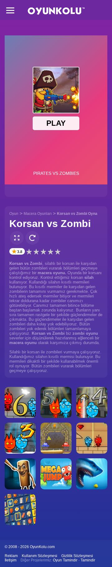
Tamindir (88, 560)
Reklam (11, 556)
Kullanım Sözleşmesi (39, 556)
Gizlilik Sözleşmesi (77, 556)
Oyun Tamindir (65, 560)
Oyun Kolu (56, 11)
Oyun (13, 213)
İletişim (10, 560)
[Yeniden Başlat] (32, 238)
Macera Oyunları (38, 213)
